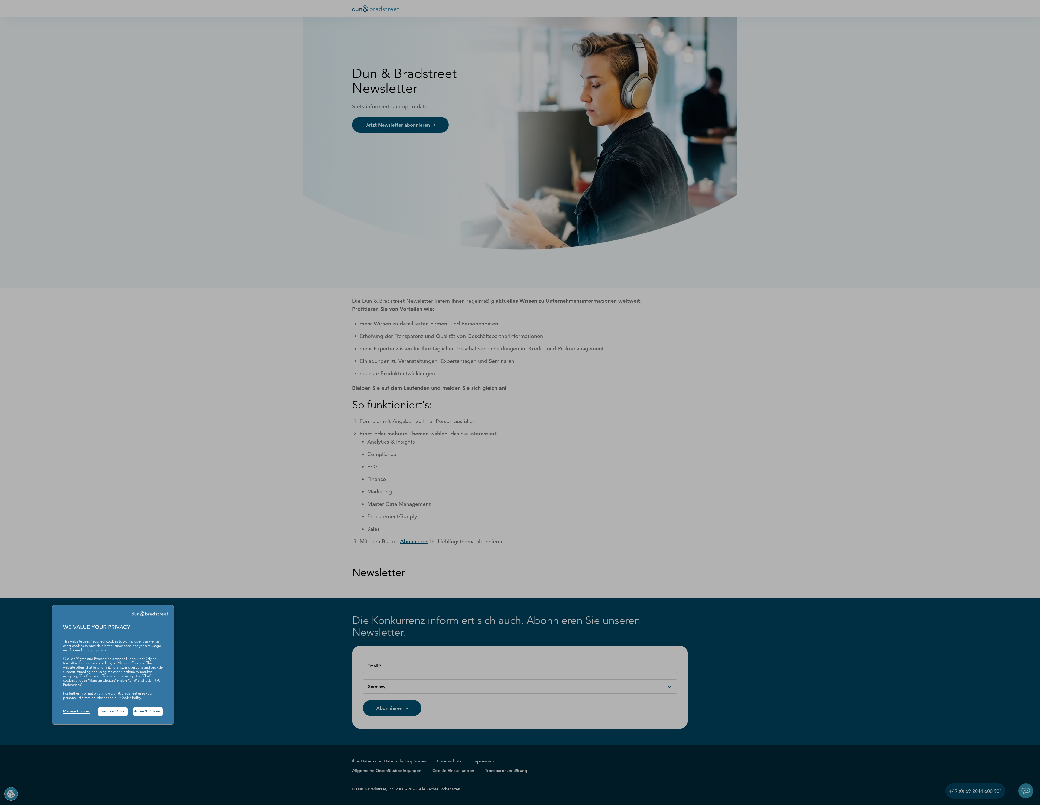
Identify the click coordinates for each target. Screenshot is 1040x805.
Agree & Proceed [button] (148, 711)
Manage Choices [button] (76, 711)
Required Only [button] (112, 711)
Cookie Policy (130, 698)
